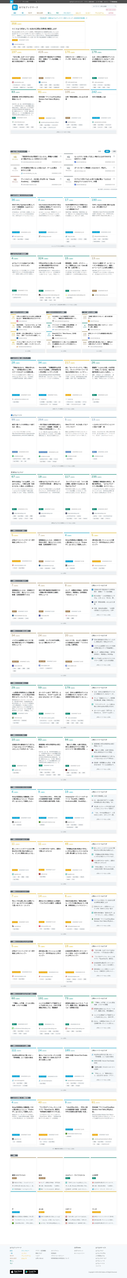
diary (68, 1031)
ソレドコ (98, 1266)
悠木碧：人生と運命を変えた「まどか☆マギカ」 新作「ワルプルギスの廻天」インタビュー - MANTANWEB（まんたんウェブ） (29, 334)
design (27, 239)
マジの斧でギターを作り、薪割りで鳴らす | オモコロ (50, 850)
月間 (114, 151)
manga (54, 461)
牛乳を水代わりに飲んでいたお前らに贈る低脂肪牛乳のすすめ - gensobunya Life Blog (50, 265)
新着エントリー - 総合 (19, 530)
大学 (41, 87)
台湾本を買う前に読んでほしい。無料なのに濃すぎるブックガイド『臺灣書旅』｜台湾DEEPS (100, 343)
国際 (95, 87)
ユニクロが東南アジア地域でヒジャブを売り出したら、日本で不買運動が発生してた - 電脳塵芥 (50, 1005)
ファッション (43, 1031)
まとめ (81, 87)
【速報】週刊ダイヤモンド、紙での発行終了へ (100, 317)
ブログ (26, 518)
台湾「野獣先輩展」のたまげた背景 (76, 98)
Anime (53, 928)
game (29, 84)
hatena (85, 518)
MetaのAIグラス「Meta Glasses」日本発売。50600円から (64, 334)
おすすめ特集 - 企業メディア (20, 358)
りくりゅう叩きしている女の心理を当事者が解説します (34, 29)
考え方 (82, 876)
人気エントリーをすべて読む (63, 132)
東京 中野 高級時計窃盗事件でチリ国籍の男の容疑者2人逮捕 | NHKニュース (49, 592)
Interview (82, 929)
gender (68, 127)
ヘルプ (37, 1255)
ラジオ (68, 84)
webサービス (83, 84)
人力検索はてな (100, 1255)
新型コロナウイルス (18, 1175)
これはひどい (49, 668)
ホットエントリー (79, 1253)
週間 (107, 151)
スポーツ (37, 47)
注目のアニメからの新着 (19, 312)
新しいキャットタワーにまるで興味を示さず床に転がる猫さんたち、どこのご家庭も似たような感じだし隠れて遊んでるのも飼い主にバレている (23, 851)
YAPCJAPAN (97, 241)
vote (15, 668)
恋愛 (42, 47)
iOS (68, 239)
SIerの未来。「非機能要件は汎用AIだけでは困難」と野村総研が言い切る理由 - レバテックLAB (50, 370)
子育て (15, 1033)
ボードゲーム (43, 720)
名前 (15, 516)
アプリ (80, 239)
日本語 (15, 518)
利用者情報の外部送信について (60, 1258)
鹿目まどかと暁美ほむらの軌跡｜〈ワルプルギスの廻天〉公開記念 (50, 902)
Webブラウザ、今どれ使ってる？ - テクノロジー (76, 426)
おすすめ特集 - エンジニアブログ (22, 195)
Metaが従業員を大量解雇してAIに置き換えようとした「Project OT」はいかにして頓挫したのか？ (76, 542)
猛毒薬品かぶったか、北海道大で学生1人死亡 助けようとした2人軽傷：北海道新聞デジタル (50, 542)
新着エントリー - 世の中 (19, 581)
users (16, 23)
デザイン (108, 518)
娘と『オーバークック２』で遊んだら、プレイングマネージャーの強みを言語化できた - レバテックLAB (76, 370)
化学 (46, 84)
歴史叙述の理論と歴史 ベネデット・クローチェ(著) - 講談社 (100, 326)
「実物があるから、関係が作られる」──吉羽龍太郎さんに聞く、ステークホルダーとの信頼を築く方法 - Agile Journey (23, 370)
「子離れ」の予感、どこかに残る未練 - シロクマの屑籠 (23, 1004)
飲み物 (41, 297)
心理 (24, 47)
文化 (27, 516)
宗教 (50, 1031)
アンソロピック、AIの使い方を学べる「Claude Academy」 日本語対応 (38, 180)
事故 (41, 84)
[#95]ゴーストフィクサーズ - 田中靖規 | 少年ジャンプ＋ (23, 541)
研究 (50, 87)
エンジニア (54, 125)
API (14, 239)
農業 (31, 516)
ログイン (106, 1)
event (103, 241)
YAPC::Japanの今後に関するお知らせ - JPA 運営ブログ (103, 206)
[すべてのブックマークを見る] (23, 69)
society (74, 127)
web (80, 518)
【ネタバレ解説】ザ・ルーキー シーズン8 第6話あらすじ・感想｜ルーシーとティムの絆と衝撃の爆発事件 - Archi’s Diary (103, 265)
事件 (50, 84)
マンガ (55, 459)
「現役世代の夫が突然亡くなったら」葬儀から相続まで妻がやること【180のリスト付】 (39, 158)
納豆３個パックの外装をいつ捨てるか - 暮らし (23, 426)
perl (99, 239)
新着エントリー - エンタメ (20, 891)
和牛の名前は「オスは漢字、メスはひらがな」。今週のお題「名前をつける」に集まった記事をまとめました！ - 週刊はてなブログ (23, 484)
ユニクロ (58, 1033)
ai (59, 401)
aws (68, 824)
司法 (95, 84)
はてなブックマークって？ (76, 1)
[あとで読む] (60, 156)
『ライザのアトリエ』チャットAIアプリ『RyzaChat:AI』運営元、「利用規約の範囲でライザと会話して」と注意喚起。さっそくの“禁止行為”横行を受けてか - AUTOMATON (50, 1109)
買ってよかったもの (110, 9)
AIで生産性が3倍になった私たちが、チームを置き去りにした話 (39, 169)
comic (49, 461)
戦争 (19, 668)
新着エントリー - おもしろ (20, 839)
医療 (53, 723)
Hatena (104, 1272)
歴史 (73, 1031)
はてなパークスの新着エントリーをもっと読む (63, 466)
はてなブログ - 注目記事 (19, 253)
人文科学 (95, 1175)
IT (12, 1209)
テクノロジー (96, 117)
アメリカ (100, 84)
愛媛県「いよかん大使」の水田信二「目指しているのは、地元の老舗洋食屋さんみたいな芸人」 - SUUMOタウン (103, 370)
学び (14, 117)
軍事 (68, 618)
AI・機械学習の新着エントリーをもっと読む (63, 1148)
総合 (11, 1250)
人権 (68, 668)
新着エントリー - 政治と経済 (20, 631)
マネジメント (70, 401)
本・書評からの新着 (89, 312)
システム (69, 775)
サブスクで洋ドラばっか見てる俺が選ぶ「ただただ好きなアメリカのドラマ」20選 (92, 180)
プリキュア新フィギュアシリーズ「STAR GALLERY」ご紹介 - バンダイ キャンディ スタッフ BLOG (29, 343)
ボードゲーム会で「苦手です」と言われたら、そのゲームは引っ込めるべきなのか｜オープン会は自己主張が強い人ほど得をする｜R (50, 695)
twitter (68, 879)
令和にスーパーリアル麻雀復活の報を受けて (100, 334)
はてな (20, 518)
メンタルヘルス (54, 47)
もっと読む (28, 351)
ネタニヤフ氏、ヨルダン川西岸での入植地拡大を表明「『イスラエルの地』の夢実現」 (76, 642)
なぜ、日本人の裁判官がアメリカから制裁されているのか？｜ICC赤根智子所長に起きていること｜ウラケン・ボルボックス (103, 59)
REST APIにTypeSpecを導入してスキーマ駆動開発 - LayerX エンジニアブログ (23, 207)
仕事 (95, 127)
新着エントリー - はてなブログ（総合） (23, 993)
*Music (76, 929)
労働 (106, 127)
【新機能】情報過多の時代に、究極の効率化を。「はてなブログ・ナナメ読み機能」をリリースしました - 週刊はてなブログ (103, 484)
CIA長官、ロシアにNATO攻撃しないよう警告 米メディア (49, 641)
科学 (84, 772)
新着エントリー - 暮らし (19, 683)
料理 (68, 404)
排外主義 (47, 1033)
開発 (85, 239)
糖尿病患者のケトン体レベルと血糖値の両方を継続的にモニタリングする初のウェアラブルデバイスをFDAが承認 (64, 343)
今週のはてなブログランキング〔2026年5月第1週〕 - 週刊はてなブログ (50, 484)
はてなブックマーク (16, 1247)
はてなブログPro (100, 1253)
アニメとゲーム (16, 78)
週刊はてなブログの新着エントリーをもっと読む (63, 523)
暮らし (94, 78)
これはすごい (75, 87)
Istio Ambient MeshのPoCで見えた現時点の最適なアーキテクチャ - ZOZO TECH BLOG (50, 207)
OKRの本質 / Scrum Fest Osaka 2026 (76, 1056)
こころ (50, 720)
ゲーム (23, 84)
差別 (41, 1033)
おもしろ (68, 394)
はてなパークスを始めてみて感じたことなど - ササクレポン (23, 264)
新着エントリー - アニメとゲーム (22, 941)
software (42, 824)
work (55, 401)
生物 (31, 518)
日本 (99, 87)
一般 (11, 1253)
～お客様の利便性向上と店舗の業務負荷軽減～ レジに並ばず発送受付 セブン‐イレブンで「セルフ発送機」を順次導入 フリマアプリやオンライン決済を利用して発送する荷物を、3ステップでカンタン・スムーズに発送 (23, 695)
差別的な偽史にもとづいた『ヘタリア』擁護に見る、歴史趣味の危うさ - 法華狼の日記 (76, 1005)
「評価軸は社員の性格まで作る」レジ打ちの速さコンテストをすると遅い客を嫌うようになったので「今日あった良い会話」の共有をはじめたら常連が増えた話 (76, 851)
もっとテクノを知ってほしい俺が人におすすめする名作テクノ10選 (92, 158)
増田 (15, 47)
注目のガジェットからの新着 (56, 312)
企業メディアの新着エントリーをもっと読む (63, 408)
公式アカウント (78, 1250)
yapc (95, 239)
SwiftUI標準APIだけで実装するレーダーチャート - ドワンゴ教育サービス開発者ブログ (76, 207)
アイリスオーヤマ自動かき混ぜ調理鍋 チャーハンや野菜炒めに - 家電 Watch (64, 326)
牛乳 (58, 297)
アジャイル (81, 1083)
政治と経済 (15, 661)
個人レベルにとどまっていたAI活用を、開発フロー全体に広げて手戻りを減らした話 (50, 1057)
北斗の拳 (16, 87)
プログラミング (52, 127)
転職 (95, 124)
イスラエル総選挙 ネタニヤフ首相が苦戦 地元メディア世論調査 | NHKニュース (23, 642)
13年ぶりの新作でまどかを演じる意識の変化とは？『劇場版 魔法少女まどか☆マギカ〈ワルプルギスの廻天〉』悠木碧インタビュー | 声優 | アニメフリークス (29, 317)
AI (40, 127)
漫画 (51, 459)
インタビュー (17, 84)
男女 (19, 47)
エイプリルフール (71, 516)
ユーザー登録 (99, 1)
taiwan (80, 124)
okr (67, 1083)
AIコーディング (17, 1085)
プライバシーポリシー (57, 1255)
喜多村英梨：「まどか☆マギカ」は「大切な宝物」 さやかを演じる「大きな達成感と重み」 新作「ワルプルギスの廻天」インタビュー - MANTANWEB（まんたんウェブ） (29, 326)
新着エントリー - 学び (19, 735)
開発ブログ (39, 1253)
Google (78, 1085)
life (54, 300)
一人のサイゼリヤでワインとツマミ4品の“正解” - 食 (103, 426)
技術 (45, 127)
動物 (23, 876)
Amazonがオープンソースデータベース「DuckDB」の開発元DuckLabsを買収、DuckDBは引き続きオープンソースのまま (76, 799)
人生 (110, 127)
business (55, 404)
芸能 (41, 125)
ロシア (41, 668)
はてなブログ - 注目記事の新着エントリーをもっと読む (63, 304)
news (53, 568)
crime (41, 568)
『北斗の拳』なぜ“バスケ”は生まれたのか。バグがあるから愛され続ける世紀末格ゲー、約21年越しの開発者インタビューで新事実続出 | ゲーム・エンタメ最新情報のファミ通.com (23, 59)
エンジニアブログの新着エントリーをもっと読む (63, 246)
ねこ (15, 876)
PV (41, 928)
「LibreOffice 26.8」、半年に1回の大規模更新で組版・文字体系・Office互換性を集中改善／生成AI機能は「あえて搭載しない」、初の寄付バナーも (50, 799)
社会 (68, 47)
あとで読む (29, 47)
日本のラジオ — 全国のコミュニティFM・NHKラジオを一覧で (76, 58)
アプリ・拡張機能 (41, 1250)
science (15, 127)
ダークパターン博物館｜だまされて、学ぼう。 (91, 168)
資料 (73, 1085)
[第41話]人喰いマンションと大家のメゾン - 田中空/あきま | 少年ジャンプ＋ (103, 542)
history (74, 979)
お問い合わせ (39, 1258)
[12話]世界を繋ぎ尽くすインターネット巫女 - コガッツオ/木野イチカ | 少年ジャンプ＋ (76, 953)
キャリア (100, 127)
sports (47, 47)
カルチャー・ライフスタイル (75, 1175)
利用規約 (53, 1253)
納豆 (29, 458)
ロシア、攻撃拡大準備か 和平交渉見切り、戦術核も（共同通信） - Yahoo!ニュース (76, 592)
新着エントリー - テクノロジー (21, 787)
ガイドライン (55, 1250)
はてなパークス (17, 297)
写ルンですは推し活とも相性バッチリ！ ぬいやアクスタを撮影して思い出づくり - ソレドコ (23, 903)
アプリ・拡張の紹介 (89, 1)
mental (62, 47)
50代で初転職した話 (99, 97)
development (70, 827)
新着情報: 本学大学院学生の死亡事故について (23, 98)
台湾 (68, 124)
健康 (46, 300)
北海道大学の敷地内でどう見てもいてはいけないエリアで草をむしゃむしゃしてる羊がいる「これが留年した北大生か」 (23, 747)
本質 (68, 1085)
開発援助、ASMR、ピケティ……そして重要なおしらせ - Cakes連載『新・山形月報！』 (76, 265)
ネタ (76, 518)
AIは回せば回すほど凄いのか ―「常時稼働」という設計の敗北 (22, 1056)
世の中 (41, 78)
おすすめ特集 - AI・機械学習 (20, 1098)
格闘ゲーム (22, 87)
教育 (46, 87)
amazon (81, 824)
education (22, 127)
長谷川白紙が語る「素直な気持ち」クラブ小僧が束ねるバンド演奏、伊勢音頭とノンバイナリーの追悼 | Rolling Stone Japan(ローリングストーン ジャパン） (76, 903)
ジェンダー (69, 929)
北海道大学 (56, 87)
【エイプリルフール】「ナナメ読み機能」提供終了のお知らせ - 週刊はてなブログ (76, 484)
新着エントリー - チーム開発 (20, 1046)
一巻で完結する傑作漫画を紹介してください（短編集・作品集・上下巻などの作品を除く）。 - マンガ (50, 427)
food (51, 300)
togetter (69, 876)
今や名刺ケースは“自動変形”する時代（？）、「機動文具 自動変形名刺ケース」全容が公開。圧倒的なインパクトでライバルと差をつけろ (64, 317)
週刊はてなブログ (18, 472)
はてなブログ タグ (101, 1258)
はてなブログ (99, 1250)
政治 (15, 670)
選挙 (28, 668)
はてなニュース (100, 1261)
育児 (15, 1031)
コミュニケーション (76, 404)
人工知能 (42, 401)
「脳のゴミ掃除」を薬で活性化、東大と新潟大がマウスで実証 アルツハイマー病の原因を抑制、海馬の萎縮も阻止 (76, 747)
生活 (41, 300)
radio (68, 87)
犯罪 (104, 87)
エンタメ (15, 40)
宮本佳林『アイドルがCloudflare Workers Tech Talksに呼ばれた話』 (50, 99)
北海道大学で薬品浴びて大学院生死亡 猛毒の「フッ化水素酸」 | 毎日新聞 (50, 59)
